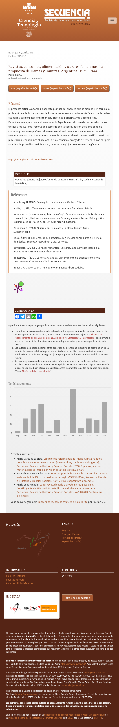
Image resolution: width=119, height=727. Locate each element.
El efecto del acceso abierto (36, 371)
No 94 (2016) (14, 52)
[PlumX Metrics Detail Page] (17, 288)
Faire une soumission (77, 598)
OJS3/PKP (97, 718)
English (66, 530)
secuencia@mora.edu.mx (74, 685)
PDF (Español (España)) (24, 88)
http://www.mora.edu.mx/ (73, 664)
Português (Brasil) (72, 537)
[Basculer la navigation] (112, 20)
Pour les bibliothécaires (19, 583)
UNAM (70, 718)
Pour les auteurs (15, 579)
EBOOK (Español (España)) (92, 88)
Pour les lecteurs (15, 576)
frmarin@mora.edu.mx (26, 694)
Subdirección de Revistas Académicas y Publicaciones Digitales (74, 715)
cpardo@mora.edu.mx (94, 672)
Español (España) (71, 541)
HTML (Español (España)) (57, 88)
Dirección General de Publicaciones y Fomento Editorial (35, 718)
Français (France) (71, 534)
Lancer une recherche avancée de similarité (63, 502)
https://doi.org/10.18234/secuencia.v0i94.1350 (30, 159)
